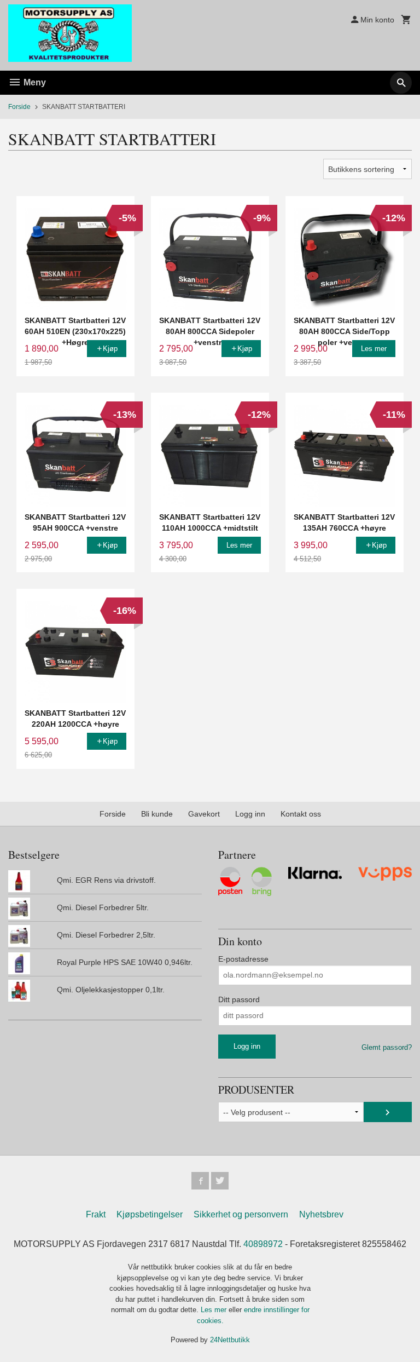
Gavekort (204, 813)
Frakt (96, 1214)
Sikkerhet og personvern (241, 1214)
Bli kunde (157, 813)
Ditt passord (239, 999)
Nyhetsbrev (321, 1214)
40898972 (263, 1244)
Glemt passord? (386, 1047)
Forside (19, 107)
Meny (33, 82)
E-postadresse (243, 959)
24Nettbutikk (230, 1340)
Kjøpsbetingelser (149, 1214)
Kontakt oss (301, 813)
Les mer (215, 1310)
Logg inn (250, 813)
